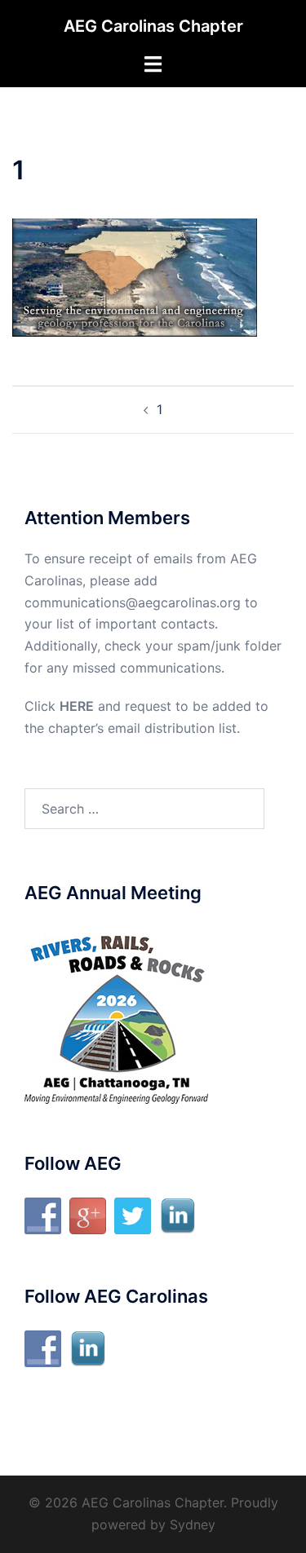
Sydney (192, 1524)
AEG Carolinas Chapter (153, 26)
